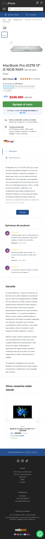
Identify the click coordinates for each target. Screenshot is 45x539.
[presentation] (7, 420)
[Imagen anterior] (11, 42)
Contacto (22, 496)
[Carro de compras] (41, 3)
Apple (22, 426)
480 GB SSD (29, 86)
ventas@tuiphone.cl (22, 501)
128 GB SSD (8, 87)
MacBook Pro (18, 20)
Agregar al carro (22, 104)
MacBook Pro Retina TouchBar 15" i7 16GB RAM (22, 430)
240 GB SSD (19, 86)
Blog (22, 479)
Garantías (22, 477)
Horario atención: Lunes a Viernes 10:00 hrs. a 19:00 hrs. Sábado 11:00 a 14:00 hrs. (22, 518)
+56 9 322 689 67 (22, 498)
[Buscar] (10, 9)
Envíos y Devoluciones (22, 474)
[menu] (4, 9)
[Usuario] (37, 3)
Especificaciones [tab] (12, 157)
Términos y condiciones (23, 472)
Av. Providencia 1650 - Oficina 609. (22, 515)
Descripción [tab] (11, 151)
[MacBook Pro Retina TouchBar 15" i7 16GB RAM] (23, 412)
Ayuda (22, 482)
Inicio (4, 20)
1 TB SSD (7, 90)
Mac (9, 20)
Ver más (22, 212)
